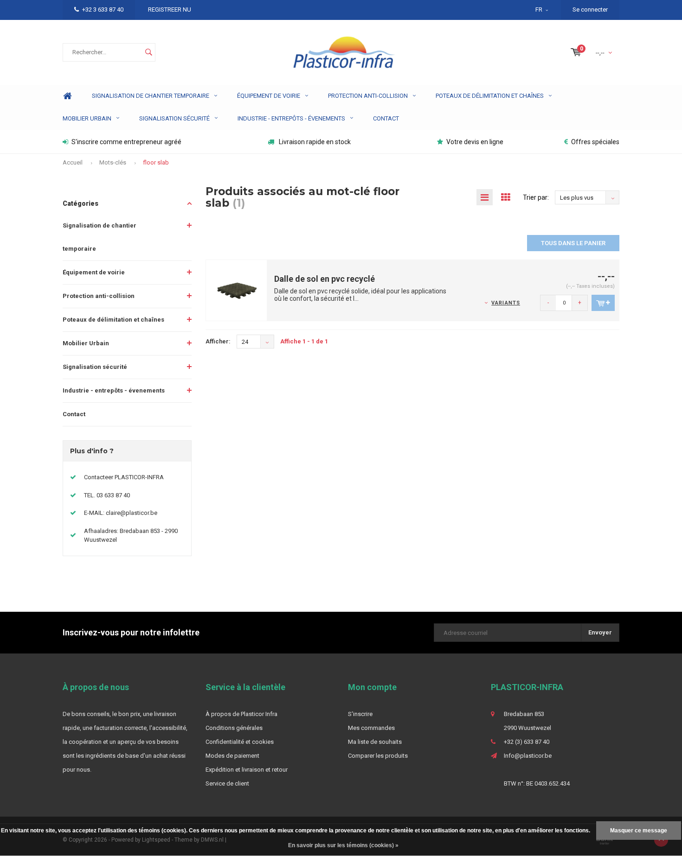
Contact (386, 118)
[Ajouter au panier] (603, 303)
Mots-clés (112, 162)
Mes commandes (371, 727)
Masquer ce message (638, 830)
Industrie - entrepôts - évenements (291, 118)
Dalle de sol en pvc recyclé (324, 279)
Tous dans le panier (573, 243)
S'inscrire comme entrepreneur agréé (126, 142)
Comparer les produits (378, 755)
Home (67, 96)
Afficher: (218, 341)
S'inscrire (360, 713)
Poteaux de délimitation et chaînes (490, 95)
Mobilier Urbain (87, 118)
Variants (505, 303)
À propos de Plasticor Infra (241, 713)
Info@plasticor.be (528, 755)
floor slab (156, 162)
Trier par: (536, 197)
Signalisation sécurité (174, 118)
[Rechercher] (148, 52)
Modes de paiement (232, 755)
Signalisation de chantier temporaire (150, 95)
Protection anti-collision (368, 95)
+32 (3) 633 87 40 (526, 741)
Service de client (227, 783)
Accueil (73, 162)
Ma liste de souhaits (375, 741)
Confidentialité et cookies (240, 741)
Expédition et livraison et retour (247, 769)
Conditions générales (234, 727)
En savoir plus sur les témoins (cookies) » (343, 845)
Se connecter (590, 9)
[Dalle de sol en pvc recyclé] (237, 289)
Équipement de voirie (268, 95)
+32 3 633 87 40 (102, 9)
